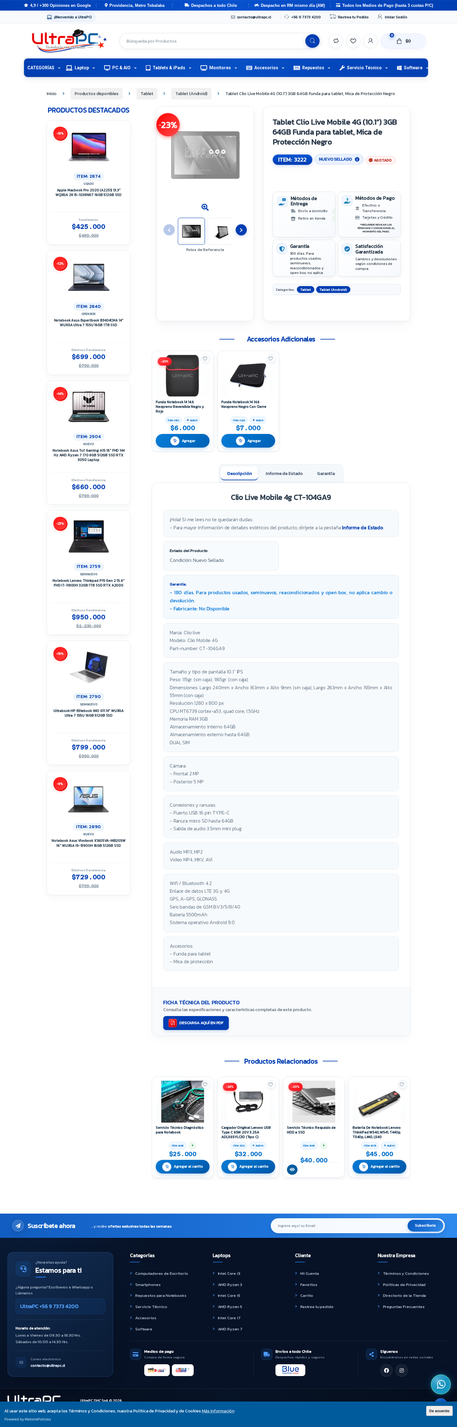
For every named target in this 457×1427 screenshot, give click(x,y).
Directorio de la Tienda (404, 1295)
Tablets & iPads (169, 67)
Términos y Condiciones (406, 1273)
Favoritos (308, 1285)
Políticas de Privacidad (404, 1285)
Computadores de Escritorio (161, 1273)
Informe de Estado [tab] (284, 473)
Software (413, 67)
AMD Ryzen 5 (230, 1307)
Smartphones (147, 1285)
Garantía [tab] (326, 473)
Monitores (220, 67)
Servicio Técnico (364, 67)
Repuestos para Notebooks (161, 1295)
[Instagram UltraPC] (401, 1370)
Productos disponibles (96, 93)
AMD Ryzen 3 (230, 1285)
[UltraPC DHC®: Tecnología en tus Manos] (69, 41)
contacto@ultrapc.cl (254, 17)
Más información (218, 1411)
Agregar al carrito (188, 1166)
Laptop (82, 67)
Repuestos (313, 67)
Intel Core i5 (229, 1295)
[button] (205, 207)
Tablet (147, 93)
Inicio (52, 93)
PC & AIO (121, 67)
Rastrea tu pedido (317, 1307)
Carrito (306, 1295)
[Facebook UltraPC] (386, 1370)
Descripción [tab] (239, 473)
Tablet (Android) (191, 93)
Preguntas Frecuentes (404, 1307)
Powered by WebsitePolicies (27, 1419)
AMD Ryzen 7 (230, 1329)
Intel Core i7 (229, 1318)
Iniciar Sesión (396, 17)
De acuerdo (439, 1411)
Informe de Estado (362, 527)
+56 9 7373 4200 (306, 17)
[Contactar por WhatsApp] (441, 1384)
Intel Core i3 (229, 1273)
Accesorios (266, 67)
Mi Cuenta (309, 1273)
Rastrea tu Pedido (353, 17)
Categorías (40, 67)
